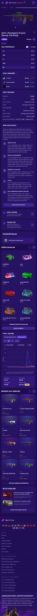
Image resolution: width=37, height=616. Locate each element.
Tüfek (11, 7)
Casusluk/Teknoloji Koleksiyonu (10, 561)
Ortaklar (3, 549)
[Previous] (29, 247)
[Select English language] (3, 525)
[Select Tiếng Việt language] (27, 525)
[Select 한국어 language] (16, 528)
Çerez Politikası (5, 546)
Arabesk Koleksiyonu (7, 559)
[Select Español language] (6, 525)
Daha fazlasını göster (19, 510)
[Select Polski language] (18, 525)
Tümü (17, 341)
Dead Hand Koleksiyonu (8, 564)
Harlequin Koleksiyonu (8, 572)
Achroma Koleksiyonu (7, 570)
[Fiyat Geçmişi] (16, 73)
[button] (9, 405)
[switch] (28, 47)
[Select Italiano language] (15, 525)
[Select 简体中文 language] (30, 525)
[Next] (34, 247)
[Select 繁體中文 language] (34, 525)
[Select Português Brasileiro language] (21, 525)
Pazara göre (22, 337)
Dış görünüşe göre (10, 337)
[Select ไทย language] (20, 528)
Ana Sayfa (4, 7)
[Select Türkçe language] (24, 525)
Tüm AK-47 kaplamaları (8, 582)
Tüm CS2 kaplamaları (7, 580)
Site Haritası (5, 551)
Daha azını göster (18, 205)
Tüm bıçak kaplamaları (8, 590)
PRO (2, 538)
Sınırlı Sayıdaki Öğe (7, 567)
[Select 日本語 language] (13, 528)
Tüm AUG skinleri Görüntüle (18, 483)
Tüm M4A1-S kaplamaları (8, 585)
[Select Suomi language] (23, 528)
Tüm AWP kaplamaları (8, 588)
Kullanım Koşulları (6, 543)
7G (5, 341)
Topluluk (3, 535)
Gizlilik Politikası (6, 541)
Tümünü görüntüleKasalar (18, 324)
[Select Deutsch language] (9, 525)
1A (8, 341)
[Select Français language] (12, 525)
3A (12, 341)
